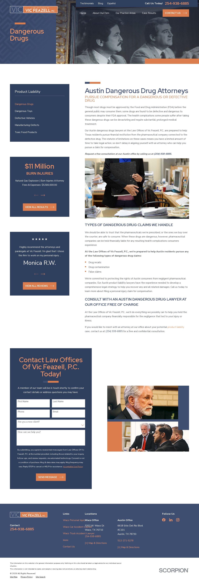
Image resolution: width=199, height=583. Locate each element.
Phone (21, 412)
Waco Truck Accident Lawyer (78, 533)
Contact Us (69, 546)
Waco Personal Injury (74, 520)
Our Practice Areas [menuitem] (126, 13)
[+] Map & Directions (96, 543)
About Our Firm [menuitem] (101, 13)
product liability (176, 327)
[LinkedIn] (170, 519)
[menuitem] (40, 104)
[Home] (34, 9)
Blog (100, 3)
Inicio (65, 540)
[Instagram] (177, 519)
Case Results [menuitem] (149, 13)
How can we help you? (29, 432)
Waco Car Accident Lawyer (77, 526)
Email (55, 412)
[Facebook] (163, 519)
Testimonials (87, 3)
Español (111, 3)
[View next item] (43, 195)
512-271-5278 (125, 540)
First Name (23, 401)
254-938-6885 (177, 3)
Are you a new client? (28, 422)
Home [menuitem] (83, 13)
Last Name (58, 401)
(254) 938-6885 (114, 331)
